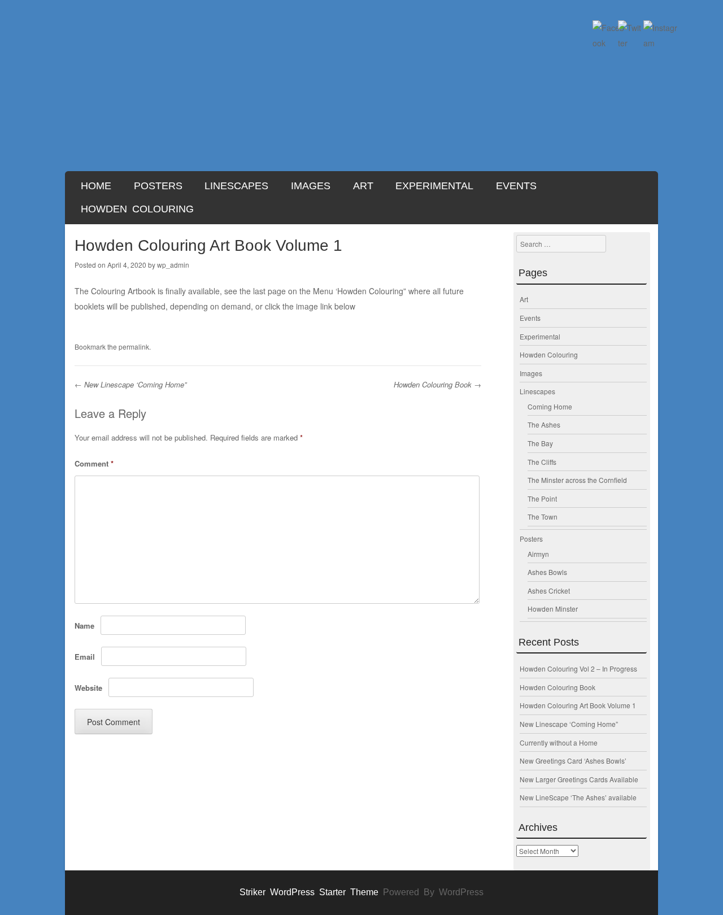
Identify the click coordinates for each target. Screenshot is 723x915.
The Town (543, 516)
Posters (158, 185)
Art (363, 185)
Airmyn (538, 554)
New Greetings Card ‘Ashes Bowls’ (573, 760)
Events (516, 185)
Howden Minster (553, 608)
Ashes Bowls (547, 572)
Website (88, 687)
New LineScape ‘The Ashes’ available (578, 797)
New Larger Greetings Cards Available (579, 779)
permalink (134, 346)
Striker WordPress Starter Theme (308, 892)
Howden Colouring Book (437, 384)
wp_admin (173, 264)
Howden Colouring (137, 209)
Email (85, 656)
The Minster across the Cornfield (577, 480)
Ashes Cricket (549, 590)
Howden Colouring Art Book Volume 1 (578, 705)
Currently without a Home (559, 742)
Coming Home (550, 406)
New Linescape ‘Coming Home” (130, 384)
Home (96, 185)
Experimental (434, 185)
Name (84, 625)
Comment (94, 463)
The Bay (540, 443)
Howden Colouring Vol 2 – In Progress (578, 668)
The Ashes (544, 424)
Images (310, 185)
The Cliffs (542, 462)
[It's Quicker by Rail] (361, 97)
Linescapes (236, 185)
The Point (542, 498)
